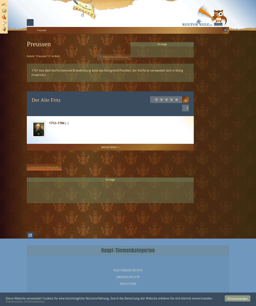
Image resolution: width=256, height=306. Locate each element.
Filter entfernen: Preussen (116, 57)
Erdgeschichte (128, 277)
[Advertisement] (110, 190)
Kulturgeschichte (128, 270)
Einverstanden (238, 298)
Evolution (128, 284)
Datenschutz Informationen (25, 301)
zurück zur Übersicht (44, 167)
